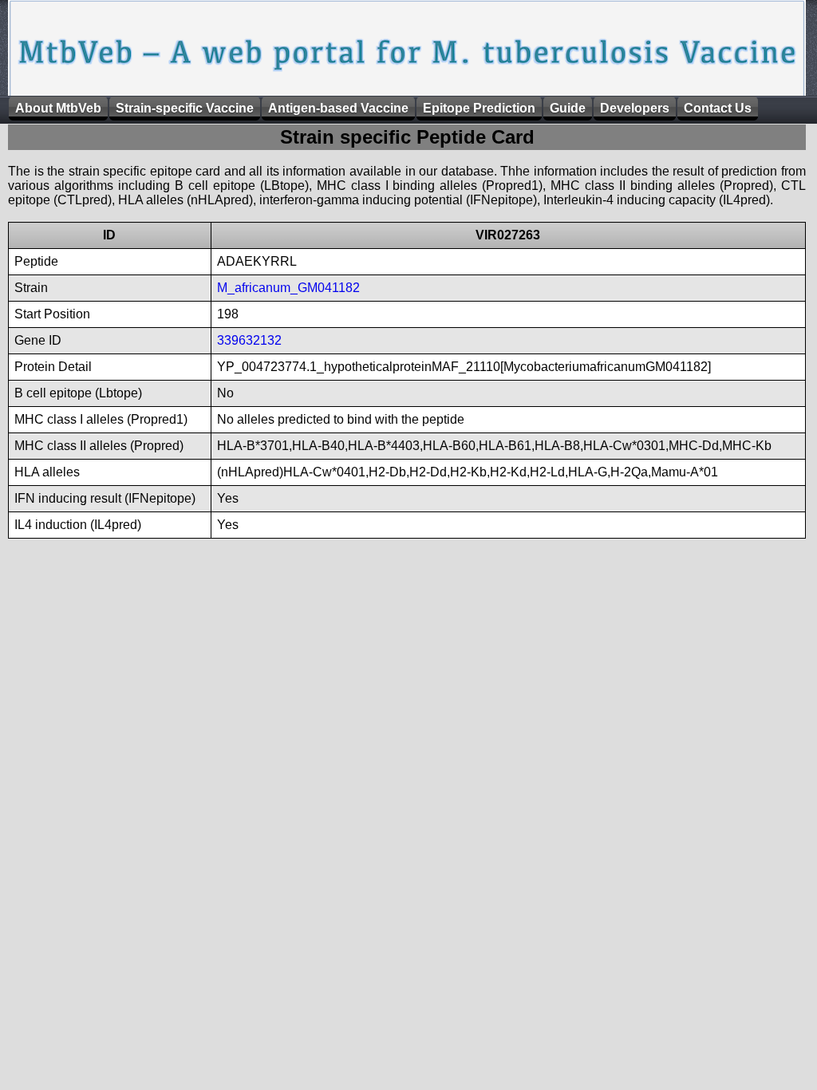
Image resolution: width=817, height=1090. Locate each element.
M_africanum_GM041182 (288, 287)
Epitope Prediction (479, 108)
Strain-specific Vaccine (185, 108)
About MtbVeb (58, 108)
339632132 (249, 340)
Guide (568, 108)
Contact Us (718, 108)
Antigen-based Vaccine (338, 108)
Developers (634, 108)
